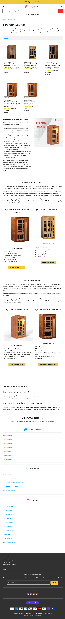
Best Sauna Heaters (8, 526)
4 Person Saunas (7, 443)
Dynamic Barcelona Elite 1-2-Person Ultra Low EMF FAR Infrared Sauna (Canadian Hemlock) (12, 104)
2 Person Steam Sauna (9, 542)
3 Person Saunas (7, 439)
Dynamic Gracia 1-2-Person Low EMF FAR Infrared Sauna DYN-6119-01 (32, 65)
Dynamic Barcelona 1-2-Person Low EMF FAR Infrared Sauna (31, 103)
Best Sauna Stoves (8, 530)
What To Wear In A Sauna (9, 490)
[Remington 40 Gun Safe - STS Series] (10, 342)
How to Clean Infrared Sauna (10, 486)
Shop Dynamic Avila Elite (16, 364)
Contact (21, 613)
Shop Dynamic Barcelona (17, 267)
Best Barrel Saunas (8, 522)
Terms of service (48, 613)
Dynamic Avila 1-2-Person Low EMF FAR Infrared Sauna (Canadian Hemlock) (11, 65)
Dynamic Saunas (7, 474)
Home (4, 19)
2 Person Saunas (7, 435)
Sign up (54, 582)
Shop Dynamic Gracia (48, 262)
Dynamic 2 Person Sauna (9, 478)
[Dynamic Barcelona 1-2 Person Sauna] (20, 245)
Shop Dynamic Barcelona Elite (48, 364)
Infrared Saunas (7, 459)
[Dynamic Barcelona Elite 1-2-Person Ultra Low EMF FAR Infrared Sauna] (48, 326)
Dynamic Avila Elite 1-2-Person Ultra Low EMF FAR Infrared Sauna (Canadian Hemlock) (52, 66)
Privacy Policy (39, 613)
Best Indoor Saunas (8, 518)
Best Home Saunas (8, 510)
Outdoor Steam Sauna (8, 534)
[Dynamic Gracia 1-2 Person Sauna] (48, 226)
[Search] (60, 11)
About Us (15, 613)
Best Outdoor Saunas (8, 514)
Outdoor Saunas (7, 455)
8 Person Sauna (7, 451)
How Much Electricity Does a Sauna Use (13, 482)
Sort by (6, 38)
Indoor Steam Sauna (8, 538)
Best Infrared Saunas (8, 506)
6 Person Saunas (7, 447)
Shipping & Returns (29, 613)
